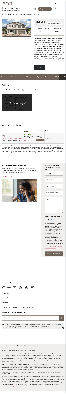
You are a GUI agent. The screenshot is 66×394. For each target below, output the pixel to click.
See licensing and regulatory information (17, 386)
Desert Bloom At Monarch (25, 14)
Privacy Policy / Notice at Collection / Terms (17, 307)
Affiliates (5, 303)
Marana (15, 14)
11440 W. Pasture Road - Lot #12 (12, 138)
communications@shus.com (32, 345)
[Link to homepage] (7, 3)
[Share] (34, 9)
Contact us (58, 9)
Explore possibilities (42, 77)
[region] (33, 136)
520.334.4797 (7, 177)
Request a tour (45, 9)
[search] (56, 3)
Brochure (39, 67)
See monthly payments (55, 23)
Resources (5, 293)
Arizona (4, 14)
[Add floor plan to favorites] (28, 22)
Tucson (9, 14)
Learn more (27, 140)
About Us (5, 298)
